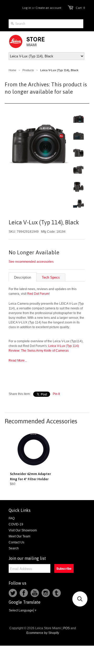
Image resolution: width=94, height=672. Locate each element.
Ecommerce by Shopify (42, 633)
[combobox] (46, 23)
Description (22, 277)
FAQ (12, 518)
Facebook (24, 593)
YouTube (35, 593)
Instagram (46, 593)
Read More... (18, 360)
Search (14, 548)
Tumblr (56, 593)
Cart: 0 (80, 8)
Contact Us (16, 542)
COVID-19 (16, 524)
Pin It (56, 394)
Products (28, 70)
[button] (79, 599)
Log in (26, 8)
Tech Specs (51, 277)
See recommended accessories (31, 261)
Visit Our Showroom (23, 530)
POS (66, 628)
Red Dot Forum (38, 294)
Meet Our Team (19, 536)
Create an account (48, 8)
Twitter (13, 593)
